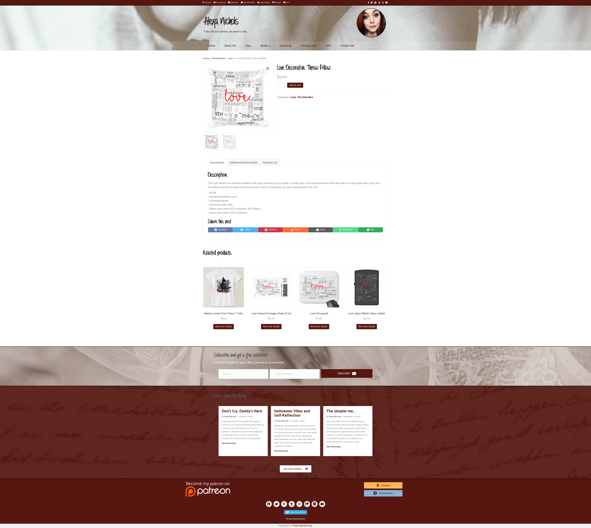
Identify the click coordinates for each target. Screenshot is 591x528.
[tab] (217, 162)
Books (264, 45)
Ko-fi (287, 2)
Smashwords (220, 2)
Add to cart (295, 85)
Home (211, 45)
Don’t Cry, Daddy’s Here (242, 411)
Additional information (243, 162)
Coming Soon (308, 45)
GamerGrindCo (249, 2)
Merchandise (218, 58)
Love (230, 58)
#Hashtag (285, 45)
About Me (230, 45)
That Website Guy (302, 525)
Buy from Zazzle (223, 326)
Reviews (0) (270, 162)
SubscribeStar (264, 2)
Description (217, 162)
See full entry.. (229, 443)
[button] (346, 373)
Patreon (277, 2)
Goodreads (234, 2)
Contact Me (347, 45)
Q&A (328, 45)
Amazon (207, 2)
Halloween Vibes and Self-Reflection (292, 413)
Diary (248, 45)
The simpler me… (340, 411)
